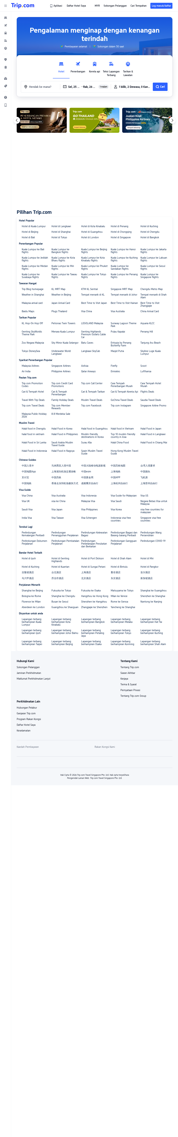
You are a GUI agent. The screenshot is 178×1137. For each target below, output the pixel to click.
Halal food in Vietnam (122, 428)
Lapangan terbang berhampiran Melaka (121, 620)
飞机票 (144, 477)
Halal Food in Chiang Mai (153, 442)
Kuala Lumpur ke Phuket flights (94, 267)
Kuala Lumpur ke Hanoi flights (123, 251)
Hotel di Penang (119, 226)
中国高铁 (56, 477)
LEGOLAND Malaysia (92, 323)
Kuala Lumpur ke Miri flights (62, 267)
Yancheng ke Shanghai (123, 607)
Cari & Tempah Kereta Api (124, 391)
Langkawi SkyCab (90, 351)
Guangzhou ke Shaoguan (64, 607)
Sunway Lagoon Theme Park (123, 324)
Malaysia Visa (88, 501)
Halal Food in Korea (61, 428)
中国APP (115, 477)
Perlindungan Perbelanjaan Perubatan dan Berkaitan (94, 544)
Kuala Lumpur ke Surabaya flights (31, 276)
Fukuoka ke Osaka (91, 590)
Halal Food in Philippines (64, 434)
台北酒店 (56, 572)
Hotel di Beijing (30, 231)
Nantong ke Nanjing (151, 601)
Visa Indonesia (88, 495)
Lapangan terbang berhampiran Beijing (62, 643)
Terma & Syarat (128, 684)
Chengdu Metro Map (151, 289)
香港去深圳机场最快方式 (64, 483)
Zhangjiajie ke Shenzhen (94, 607)
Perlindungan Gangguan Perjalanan (124, 542)
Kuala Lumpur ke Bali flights (33, 251)
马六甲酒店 (28, 578)
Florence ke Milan (31, 601)
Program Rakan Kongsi (29, 719)
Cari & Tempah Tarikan (93, 391)
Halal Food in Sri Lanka (34, 442)
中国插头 (145, 471)
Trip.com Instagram (121, 405)
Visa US (144, 495)
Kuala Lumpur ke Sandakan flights (120, 267)
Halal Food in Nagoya (62, 450)
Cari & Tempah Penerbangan (59, 393)
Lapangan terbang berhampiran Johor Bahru (64, 631)
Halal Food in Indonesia (34, 450)
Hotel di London (90, 237)
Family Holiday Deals (62, 400)
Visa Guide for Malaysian (124, 495)
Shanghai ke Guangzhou (153, 590)
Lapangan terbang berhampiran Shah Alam (153, 643)
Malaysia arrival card (32, 303)
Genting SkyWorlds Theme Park (32, 333)
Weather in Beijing (61, 294)
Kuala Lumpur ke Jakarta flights (153, 251)
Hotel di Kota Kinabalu (93, 226)
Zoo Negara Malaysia (33, 342)
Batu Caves (87, 342)
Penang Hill (146, 331)
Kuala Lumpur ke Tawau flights (64, 276)
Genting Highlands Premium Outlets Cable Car (93, 334)
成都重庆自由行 (89, 483)
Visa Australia (118, 311)
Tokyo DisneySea (31, 351)
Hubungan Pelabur (27, 707)
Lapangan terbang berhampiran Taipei (32, 643)
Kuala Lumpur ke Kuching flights (124, 259)
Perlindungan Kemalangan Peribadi (33, 534)
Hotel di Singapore (121, 237)
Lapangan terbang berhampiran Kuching (151, 631)
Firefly (114, 365)
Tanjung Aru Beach (150, 342)
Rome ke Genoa (119, 601)
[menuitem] (5, 17)
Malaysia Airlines (30, 365)
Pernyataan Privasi (130, 690)
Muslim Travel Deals (91, 400)
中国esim (86, 471)
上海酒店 (86, 572)
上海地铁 (115, 471)
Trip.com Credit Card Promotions (62, 385)
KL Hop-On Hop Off (32, 323)
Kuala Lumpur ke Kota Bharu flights (63, 259)
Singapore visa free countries (150, 519)
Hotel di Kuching (149, 226)
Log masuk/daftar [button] (161, 5)
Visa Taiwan (57, 517)
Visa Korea (116, 509)
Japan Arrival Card (60, 303)
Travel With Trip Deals (33, 400)
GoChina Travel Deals (122, 400)
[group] (73, 46)
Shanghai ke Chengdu (63, 596)
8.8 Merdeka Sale (60, 413)
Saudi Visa (27, 509)
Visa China (86, 311)
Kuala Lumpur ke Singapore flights (149, 276)
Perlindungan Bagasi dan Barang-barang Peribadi (124, 534)
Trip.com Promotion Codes (32, 385)
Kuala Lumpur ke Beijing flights (94, 251)
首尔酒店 (145, 572)
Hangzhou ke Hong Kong (94, 596)
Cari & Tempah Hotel (33, 391)
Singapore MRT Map (122, 289)
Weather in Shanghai (33, 294)
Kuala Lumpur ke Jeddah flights (35, 259)
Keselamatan (23, 730)
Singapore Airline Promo (153, 405)
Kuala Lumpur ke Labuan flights (153, 259)
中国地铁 (26, 483)
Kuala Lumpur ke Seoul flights (152, 267)
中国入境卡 (28, 465)
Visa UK (26, 501)
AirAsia (84, 365)
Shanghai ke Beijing (32, 590)
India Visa (27, 517)
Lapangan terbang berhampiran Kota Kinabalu (61, 622)
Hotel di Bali (28, 237)
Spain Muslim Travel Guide (91, 452)
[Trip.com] (22, 6)
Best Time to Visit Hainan (124, 303)
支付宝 (25, 477)
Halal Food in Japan (150, 428)
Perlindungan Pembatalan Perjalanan (65, 542)
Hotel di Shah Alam (121, 558)
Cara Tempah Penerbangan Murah (122, 385)
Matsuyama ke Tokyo (122, 590)
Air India (26, 371)
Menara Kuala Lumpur (63, 331)
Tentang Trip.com (129, 667)
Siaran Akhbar (127, 673)
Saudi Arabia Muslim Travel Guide (62, 444)
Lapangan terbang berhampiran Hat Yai (151, 620)
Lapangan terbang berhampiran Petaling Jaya (92, 633)
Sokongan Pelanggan (28, 667)
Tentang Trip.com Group (133, 695)
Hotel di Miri (146, 558)
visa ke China (58, 501)
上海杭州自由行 (119, 483)
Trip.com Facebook (91, 405)
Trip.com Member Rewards (60, 407)
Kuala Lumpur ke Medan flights (35, 267)
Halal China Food (120, 442)
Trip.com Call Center (91, 383)
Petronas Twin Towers (63, 323)
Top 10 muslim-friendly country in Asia (123, 435)
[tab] (61, 68)
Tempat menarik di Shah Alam (153, 296)
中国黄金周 (87, 477)
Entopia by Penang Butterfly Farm (121, 344)
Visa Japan (56, 509)
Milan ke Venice (119, 596)
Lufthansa (145, 371)
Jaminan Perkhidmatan (29, 673)
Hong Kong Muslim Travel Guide (124, 452)
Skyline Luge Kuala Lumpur (150, 352)
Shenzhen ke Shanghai (152, 596)
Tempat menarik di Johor (124, 294)
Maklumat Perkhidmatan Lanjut (33, 678)
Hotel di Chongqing (121, 231)
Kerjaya (124, 678)
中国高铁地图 (118, 465)
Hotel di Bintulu (119, 566)
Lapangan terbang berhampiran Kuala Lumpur (31, 622)
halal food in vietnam (33, 434)
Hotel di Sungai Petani (93, 566)
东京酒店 (115, 578)
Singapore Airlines (61, 365)
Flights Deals (147, 391)
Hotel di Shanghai (61, 231)
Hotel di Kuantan (60, 566)
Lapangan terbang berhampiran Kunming (122, 643)
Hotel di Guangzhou (92, 231)
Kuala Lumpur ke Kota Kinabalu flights (93, 259)
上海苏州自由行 (148, 483)
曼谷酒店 (115, 572)
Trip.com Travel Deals (33, 405)
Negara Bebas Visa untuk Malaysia (153, 502)
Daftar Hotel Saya (26, 724)
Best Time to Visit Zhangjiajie (149, 304)
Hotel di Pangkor (149, 566)
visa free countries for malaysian (152, 511)
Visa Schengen (89, 517)
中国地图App (29, 471)
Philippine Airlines (60, 371)
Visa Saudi (116, 501)
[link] (56, 6)
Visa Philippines (89, 509)
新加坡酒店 (146, 578)
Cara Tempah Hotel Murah (150, 385)
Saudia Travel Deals (150, 400)
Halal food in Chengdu (34, 428)
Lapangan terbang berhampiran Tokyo (121, 631)
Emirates (115, 371)
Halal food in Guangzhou (94, 428)
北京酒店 (86, 578)
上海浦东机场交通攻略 (63, 471)
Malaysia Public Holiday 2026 (34, 415)
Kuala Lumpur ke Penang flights (124, 276)
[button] (5, 6)
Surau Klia (86, 442)
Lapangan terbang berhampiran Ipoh (31, 631)
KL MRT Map (58, 289)
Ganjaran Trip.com (26, 713)
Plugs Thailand (59, 311)
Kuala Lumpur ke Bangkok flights (60, 251)
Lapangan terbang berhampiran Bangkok (93, 620)
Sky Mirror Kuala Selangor (64, 342)
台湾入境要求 (147, 465)
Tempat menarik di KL (93, 294)
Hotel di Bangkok (149, 237)
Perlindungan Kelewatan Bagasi (94, 534)
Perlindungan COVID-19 (152, 541)
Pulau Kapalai (118, 331)
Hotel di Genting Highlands (60, 560)
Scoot (143, 365)
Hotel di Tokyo (59, 237)
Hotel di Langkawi (61, 226)
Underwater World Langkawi (61, 352)
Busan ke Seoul (59, 601)
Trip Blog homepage (32, 289)
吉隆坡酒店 (28, 572)
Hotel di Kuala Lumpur (34, 226)
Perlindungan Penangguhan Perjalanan (64, 534)
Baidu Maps (28, 311)
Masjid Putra (117, 351)
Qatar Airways (88, 371)
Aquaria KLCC (147, 323)
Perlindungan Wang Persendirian (150, 534)
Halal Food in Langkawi (152, 434)
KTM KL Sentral (89, 289)
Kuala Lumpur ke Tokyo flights (93, 276)
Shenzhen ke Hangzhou (94, 601)
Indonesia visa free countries (121, 519)
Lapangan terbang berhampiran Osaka (91, 643)
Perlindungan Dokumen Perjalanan (34, 542)
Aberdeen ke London (33, 607)
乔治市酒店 (57, 578)
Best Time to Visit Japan (94, 303)
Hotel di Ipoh (29, 558)
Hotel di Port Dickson (92, 558)
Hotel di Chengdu (149, 231)
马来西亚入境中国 (61, 465)
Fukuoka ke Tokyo (61, 590)
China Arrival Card (149, 311)
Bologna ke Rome (31, 596)
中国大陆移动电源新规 (93, 465)
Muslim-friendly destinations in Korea (92, 435)
